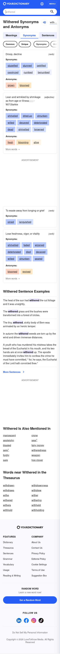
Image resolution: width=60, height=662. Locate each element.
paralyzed (13, 72)
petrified (41, 65)
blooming (23, 142)
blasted (7, 445)
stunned (27, 65)
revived (26, 271)
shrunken (42, 116)
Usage (6, 569)
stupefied (13, 65)
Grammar (7, 558)
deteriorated (40, 122)
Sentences (48, 35)
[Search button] (52, 11)
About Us (36, 542)
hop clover (37, 460)
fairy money (38, 445)
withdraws (8, 490)
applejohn (8, 440)
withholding (38, 510)
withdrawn (8, 485)
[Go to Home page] (16, 4)
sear (34, 440)
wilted (11, 122)
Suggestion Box (39, 575)
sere (6, 450)
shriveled (13, 116)
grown (11, 85)
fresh (10, 142)
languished (25, 222)
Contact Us (37, 547)
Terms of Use (38, 569)
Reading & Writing (12, 575)
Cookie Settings (39, 564)
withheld (36, 505)
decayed (24, 122)
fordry (6, 455)
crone (35, 435)
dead (10, 129)
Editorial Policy (39, 558)
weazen (36, 455)
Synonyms (29, 35)
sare (5, 460)
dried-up (27, 116)
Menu (52, 3)
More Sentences (11, 372)
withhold (7, 510)
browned (39, 129)
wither (35, 495)
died (28, 252)
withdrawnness (40, 485)
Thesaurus (8, 547)
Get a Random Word (30, 600)
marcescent (9, 435)
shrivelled (23, 129)
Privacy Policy (38, 553)
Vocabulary (8, 564)
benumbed (44, 72)
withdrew (36, 490)
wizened (39, 245)
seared (38, 258)
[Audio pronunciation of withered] (44, 22)
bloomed (24, 85)
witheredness (39, 450)
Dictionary (8, 542)
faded (27, 245)
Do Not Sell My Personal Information (30, 632)
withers (7, 505)
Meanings (11, 35)
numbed (28, 72)
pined (11, 222)
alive (36, 142)
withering (37, 500)
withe (6, 495)
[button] (42, 3)
